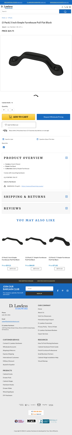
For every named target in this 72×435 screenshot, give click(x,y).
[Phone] (65, 7)
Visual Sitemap (43, 361)
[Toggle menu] (69, 6)
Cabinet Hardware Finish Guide (48, 347)
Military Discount (8, 361)
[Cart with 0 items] (67, 7)
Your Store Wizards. (52, 431)
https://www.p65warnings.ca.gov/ (32, 186)
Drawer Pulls (7, 377)
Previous (2, 241)
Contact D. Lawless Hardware (12, 343)
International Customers (11, 357)
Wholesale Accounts (9, 347)
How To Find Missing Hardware (48, 343)
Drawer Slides (7, 388)
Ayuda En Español (8, 364)
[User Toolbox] (62, 7)
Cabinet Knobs (8, 374)
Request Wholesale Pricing (53, 117)
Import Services (43, 334)
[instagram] (67, 290)
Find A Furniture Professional (47, 350)
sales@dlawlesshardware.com (10, 321)
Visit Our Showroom (44, 316)
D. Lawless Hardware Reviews (47, 330)
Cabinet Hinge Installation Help (48, 357)
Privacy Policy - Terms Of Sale (47, 327)
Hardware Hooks (8, 385)
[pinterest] (62, 290)
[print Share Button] (17, 147)
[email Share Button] (10, 147)
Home (40, 309)
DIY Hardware (7, 395)
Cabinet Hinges (8, 381)
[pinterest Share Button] (24, 147)
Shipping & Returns (9, 350)
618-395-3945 (6, 315)
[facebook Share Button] (3, 147)
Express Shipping (8, 354)
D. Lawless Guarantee (45, 323)
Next (70, 241)
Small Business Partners (45, 354)
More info (13, 2)
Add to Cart (13, 268)
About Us (41, 312)
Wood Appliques (8, 392)
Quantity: (5, 106)
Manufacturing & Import (46, 319)
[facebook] (57, 290)
